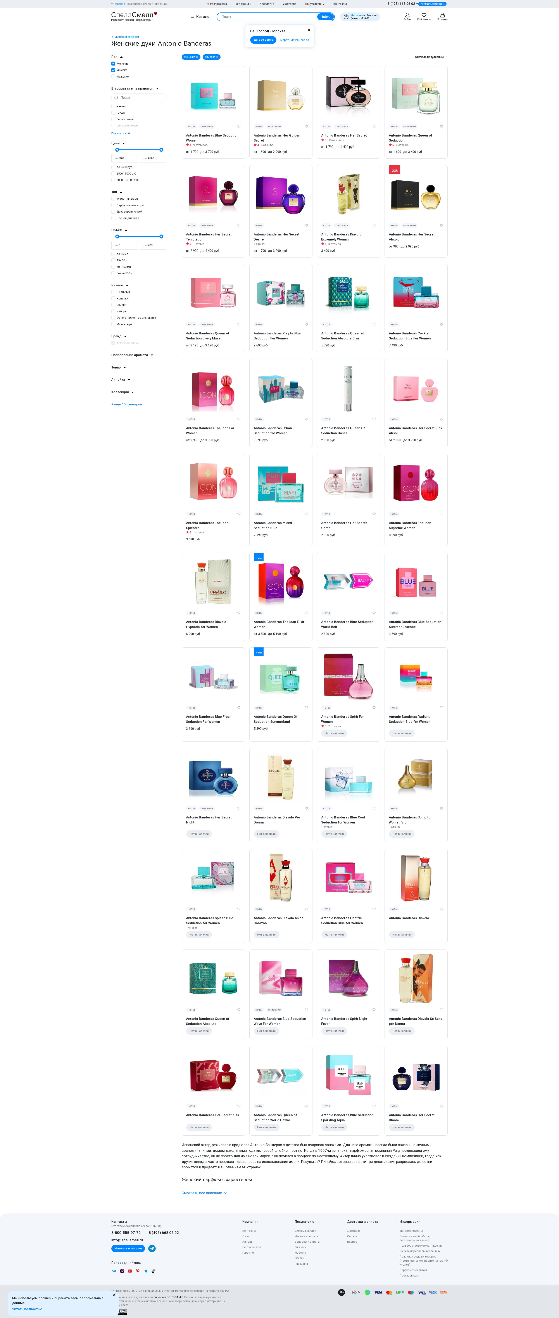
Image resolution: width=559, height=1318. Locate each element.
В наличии (123, 292)
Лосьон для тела (128, 218)
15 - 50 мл (123, 260)
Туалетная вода (127, 198)
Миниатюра (124, 324)
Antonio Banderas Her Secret (344, 135)
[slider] (116, 149)
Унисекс (122, 70)
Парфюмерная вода (130, 205)
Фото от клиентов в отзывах (136, 317)
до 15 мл (122, 254)
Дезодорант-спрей (129, 211)
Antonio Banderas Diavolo (409, 918)
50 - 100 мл (124, 266)
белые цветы (125, 119)
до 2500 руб (124, 167)
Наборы (122, 311)
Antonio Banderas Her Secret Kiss (212, 1115)
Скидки (121, 304)
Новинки (122, 298)
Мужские (123, 76)
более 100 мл (125, 273)
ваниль (121, 106)
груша (121, 112)
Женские (122, 63)
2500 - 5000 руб (126, 173)
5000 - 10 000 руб (127, 180)
